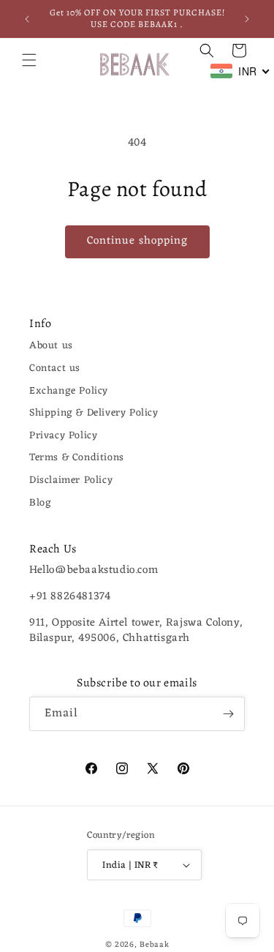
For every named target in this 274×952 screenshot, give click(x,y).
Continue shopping (137, 241)
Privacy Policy (63, 436)
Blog (40, 503)
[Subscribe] (228, 714)
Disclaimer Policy (71, 480)
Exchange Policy (68, 391)
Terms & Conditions (76, 458)
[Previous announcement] (27, 19)
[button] (29, 60)
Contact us (54, 368)
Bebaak (154, 944)
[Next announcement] (247, 19)
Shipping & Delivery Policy (94, 413)
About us (51, 346)
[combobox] (240, 71)
